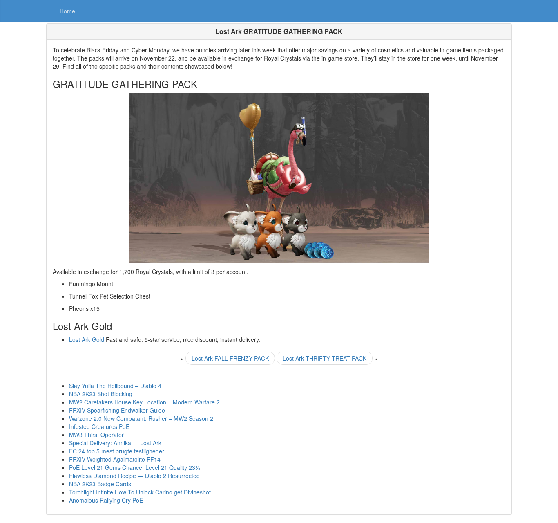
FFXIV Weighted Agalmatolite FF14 (115, 459)
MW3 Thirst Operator (96, 435)
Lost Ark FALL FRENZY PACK (230, 358)
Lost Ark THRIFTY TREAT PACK (324, 358)
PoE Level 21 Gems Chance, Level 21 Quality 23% (134, 467)
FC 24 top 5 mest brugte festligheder (116, 451)
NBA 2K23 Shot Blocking (100, 394)
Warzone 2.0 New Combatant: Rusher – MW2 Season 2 (141, 418)
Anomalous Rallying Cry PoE (106, 500)
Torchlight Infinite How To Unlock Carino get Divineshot (140, 492)
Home (67, 11)
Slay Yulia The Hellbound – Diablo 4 (115, 386)
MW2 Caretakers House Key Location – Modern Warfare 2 (144, 402)
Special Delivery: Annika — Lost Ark (115, 443)
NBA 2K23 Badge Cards (100, 484)
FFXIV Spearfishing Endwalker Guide (117, 410)
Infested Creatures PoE (99, 426)
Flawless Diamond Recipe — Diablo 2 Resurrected (134, 475)
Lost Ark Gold (86, 339)
